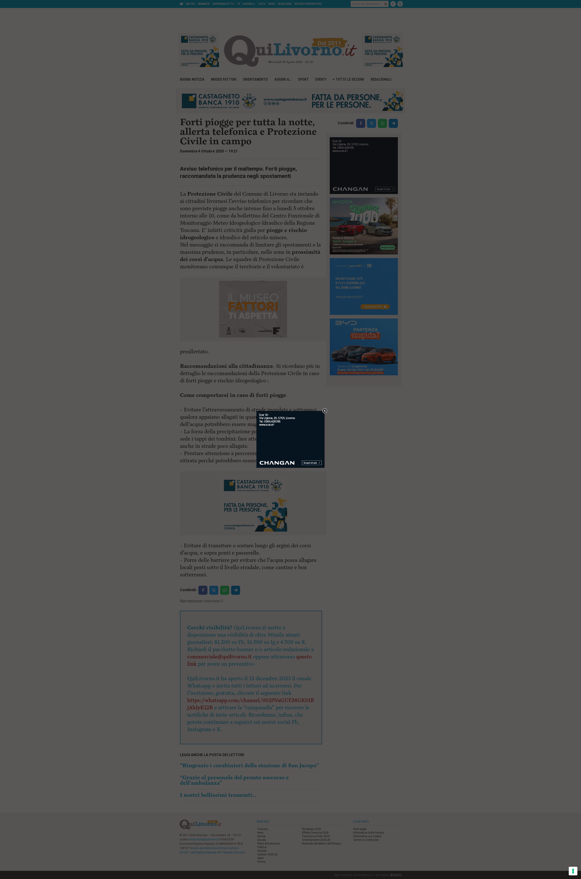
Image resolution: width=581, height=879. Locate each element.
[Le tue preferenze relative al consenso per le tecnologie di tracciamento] (573, 871)
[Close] (325, 411)
